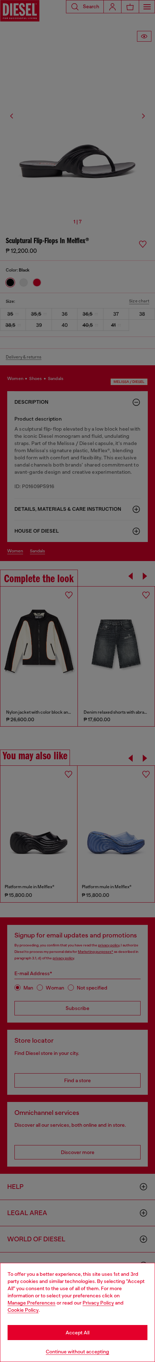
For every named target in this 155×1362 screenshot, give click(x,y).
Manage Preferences (32, 1303)
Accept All (77, 1332)
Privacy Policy (98, 1303)
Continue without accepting (77, 1351)
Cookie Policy (23, 1310)
